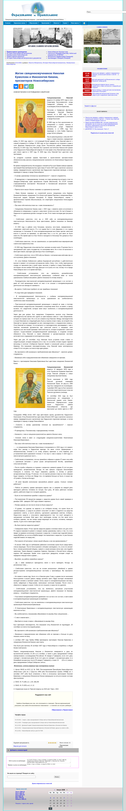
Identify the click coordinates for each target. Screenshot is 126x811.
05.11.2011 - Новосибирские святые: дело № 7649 (29, 730)
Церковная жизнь (19, 23)
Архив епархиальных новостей (42, 783)
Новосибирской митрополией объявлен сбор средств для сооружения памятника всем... (105, 94)
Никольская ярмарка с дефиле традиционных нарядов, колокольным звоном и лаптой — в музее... (106, 74)
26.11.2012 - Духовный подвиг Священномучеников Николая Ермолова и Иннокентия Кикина (41, 725)
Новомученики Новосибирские (17, 55)
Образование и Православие (62, 710)
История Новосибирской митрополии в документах (24, 58)
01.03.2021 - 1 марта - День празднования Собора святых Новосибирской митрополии (39, 720)
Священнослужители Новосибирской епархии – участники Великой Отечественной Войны (34, 19)
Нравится (88, 106)
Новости (56, 23)
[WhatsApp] (31, 86)
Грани (65, 23)
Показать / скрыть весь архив (24, 803)
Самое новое (102, 27)
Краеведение (46, 23)
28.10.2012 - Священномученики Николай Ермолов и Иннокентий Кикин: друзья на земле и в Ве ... (42, 728)
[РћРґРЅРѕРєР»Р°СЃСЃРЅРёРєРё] (21, 86)
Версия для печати (20, 746)
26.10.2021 (18, 62)
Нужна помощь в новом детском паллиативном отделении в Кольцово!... (106, 90)
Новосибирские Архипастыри (58, 52)
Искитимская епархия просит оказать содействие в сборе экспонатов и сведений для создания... (106, 86)
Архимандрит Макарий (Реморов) (59, 58)
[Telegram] (26, 86)
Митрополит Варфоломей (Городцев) (60, 56)
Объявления (102, 68)
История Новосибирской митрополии (19, 53)
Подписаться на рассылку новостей (102, 133)
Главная (7, 23)
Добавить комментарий (18, 750)
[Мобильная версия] (84, 23)
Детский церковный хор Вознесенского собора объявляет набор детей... (106, 80)
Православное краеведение (17, 52)
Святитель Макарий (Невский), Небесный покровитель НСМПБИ (62, 54)
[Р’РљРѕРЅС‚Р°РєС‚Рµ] (16, 86)
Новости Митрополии (35, 62)
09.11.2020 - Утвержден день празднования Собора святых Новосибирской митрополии (39, 722)
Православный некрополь (15, 56)
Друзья (93, 106)
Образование (33, 23)
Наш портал (75, 23)
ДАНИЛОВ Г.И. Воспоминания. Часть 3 (97, 129)
